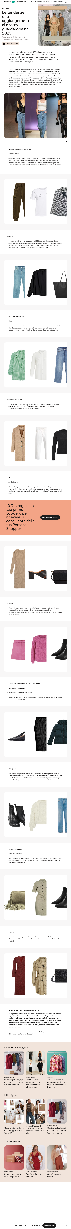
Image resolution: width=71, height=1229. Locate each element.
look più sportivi (52, 330)
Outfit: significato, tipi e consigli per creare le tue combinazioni (13, 1082)
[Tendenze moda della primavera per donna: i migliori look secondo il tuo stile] (57, 1063)
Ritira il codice (49, 1225)
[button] (67, 1225)
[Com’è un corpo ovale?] (57, 1157)
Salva (67, 6)
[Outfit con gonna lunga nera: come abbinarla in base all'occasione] (35, 1063)
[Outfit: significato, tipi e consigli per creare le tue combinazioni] (14, 1063)
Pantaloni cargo (13, 154)
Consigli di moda (36, 2)
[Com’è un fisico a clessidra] (35, 1157)
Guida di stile (47, 2)
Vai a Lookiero (21, 2)
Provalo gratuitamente (50, 517)
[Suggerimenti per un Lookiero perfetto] (14, 1157)
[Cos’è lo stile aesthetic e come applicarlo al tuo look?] (14, 1111)
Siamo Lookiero (58, 2)
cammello (25, 404)
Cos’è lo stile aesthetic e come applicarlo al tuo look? (14, 1130)
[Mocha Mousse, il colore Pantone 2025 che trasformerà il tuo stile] (35, 1111)
